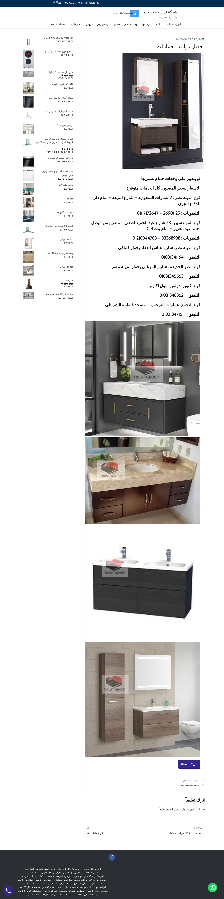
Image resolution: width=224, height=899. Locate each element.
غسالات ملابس (30, 883)
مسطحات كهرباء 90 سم (85, 894)
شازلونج (68, 880)
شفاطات (57, 880)
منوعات (76, 24)
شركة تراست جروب (160, 11)
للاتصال (184, 764)
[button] (212, 887)
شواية (99, 883)
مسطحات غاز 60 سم (30, 887)
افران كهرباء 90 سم (94, 876)
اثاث (159, 24)
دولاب (92, 880)
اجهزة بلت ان (174, 24)
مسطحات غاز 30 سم (52, 887)
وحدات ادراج (49, 894)
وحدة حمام (185, 785)
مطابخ (117, 24)
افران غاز (29, 869)
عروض (89, 24)
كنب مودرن (85, 887)
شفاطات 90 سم (25, 880)
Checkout (96, 869)
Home (85, 869)
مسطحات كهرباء (77, 891)
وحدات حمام (130, 24)
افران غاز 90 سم (71, 872)
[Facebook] (54, 3)
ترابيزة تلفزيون (63, 876)
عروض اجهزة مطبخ (76, 883)
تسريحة (50, 876)
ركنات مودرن (80, 880)
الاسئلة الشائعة (58, 24)
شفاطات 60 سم (43, 880)
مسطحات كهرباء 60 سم (29, 891)
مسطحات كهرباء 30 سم (55, 891)
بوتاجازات (77, 876)
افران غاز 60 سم (90, 872)
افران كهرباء (55, 872)
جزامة (25, 876)
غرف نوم (146, 24)
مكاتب (60, 894)
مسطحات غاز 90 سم (97, 891)
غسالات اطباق (46, 883)
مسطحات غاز (71, 887)
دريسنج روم (103, 24)
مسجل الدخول (181, 809)
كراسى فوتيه (99, 887)
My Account (71, 3)
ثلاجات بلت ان (37, 876)
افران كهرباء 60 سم (37, 872)
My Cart (62, 869)
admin (183, 39)
